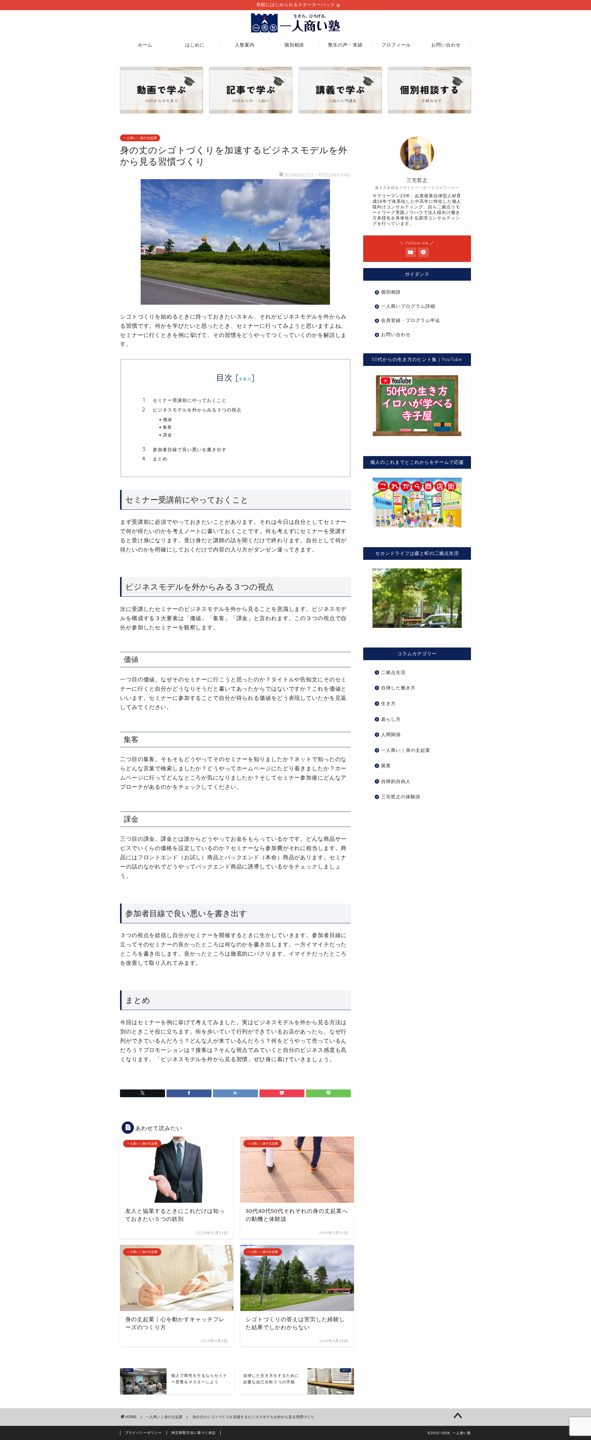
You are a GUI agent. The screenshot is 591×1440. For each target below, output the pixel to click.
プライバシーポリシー (143, 1432)
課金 (167, 434)
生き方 (388, 703)
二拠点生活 (393, 672)
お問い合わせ (446, 45)
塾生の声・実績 (345, 45)
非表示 (245, 379)
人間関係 (391, 734)
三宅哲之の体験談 (400, 796)
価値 (167, 419)
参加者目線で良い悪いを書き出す (190, 449)
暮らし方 (391, 719)
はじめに (195, 45)
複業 (386, 765)
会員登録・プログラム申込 (410, 320)
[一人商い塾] (295, 32)
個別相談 (294, 45)
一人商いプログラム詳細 (408, 306)
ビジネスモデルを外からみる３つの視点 (197, 410)
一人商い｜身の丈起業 (140, 138)
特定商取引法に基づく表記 (193, 1432)
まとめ (160, 459)
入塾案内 (245, 45)
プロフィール (396, 45)
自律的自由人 (396, 781)
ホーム (145, 45)
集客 (167, 427)
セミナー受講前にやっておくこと (190, 400)
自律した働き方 (398, 687)
